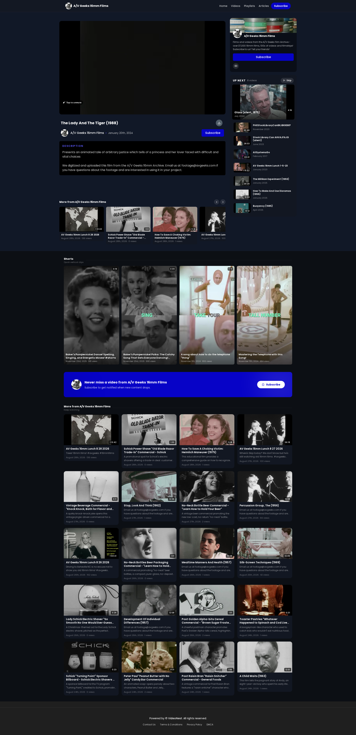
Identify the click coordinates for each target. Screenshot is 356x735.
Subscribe (281, 6)
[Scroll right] (222, 202)
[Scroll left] (216, 202)
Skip (288, 80)
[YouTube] (236, 66)
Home (223, 6)
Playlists (249, 6)
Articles (264, 6)
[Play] (142, 67)
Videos (235, 6)
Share (218, 25)
